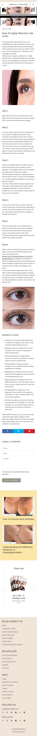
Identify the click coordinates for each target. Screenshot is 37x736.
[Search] (30, 4)
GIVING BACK (6, 641)
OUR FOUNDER (7, 638)
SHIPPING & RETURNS (10, 682)
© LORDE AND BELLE (18, 729)
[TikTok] (20, 712)
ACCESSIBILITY (7, 695)
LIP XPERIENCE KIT (9, 662)
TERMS (4, 688)
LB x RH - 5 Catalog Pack (18, 596)
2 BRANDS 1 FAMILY (9, 628)
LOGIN (4, 679)
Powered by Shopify (18, 732)
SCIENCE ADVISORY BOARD (12, 644)
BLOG (4, 625)
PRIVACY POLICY (8, 691)
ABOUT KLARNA (7, 685)
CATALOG (5, 668)
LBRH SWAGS (7, 658)
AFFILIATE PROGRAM (9, 655)
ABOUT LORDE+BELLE (10, 632)
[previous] (4, 589)
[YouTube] (16, 712)
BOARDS (5, 665)
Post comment (11, 480)
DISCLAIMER (6, 698)
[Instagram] (7, 712)
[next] (33, 589)
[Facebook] (3, 712)
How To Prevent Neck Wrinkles (18, 519)
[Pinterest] (11, 712)
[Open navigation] (2, 4)
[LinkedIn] (24, 712)
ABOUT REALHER (8, 635)
